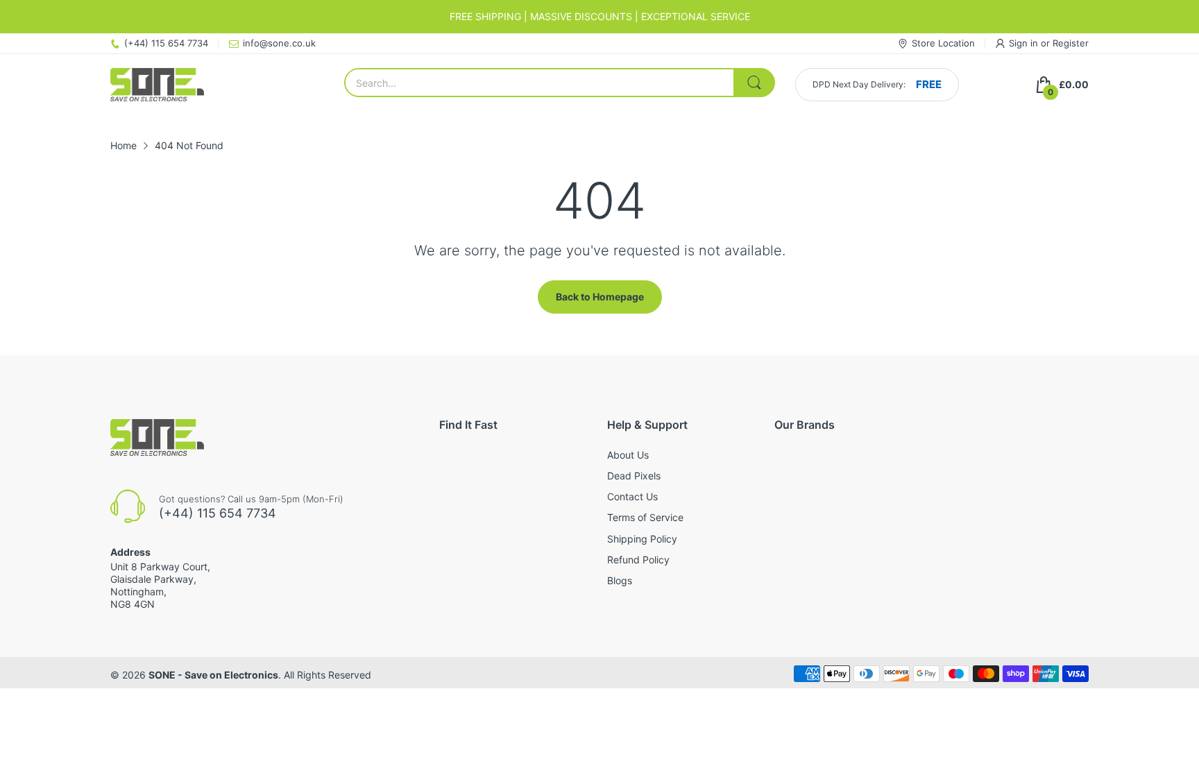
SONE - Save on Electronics (213, 675)
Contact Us (632, 496)
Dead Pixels (634, 476)
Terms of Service (645, 517)
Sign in (1025, 43)
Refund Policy (638, 559)
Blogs (619, 580)
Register (1071, 43)
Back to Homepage (600, 297)
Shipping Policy (642, 539)
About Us (628, 455)
